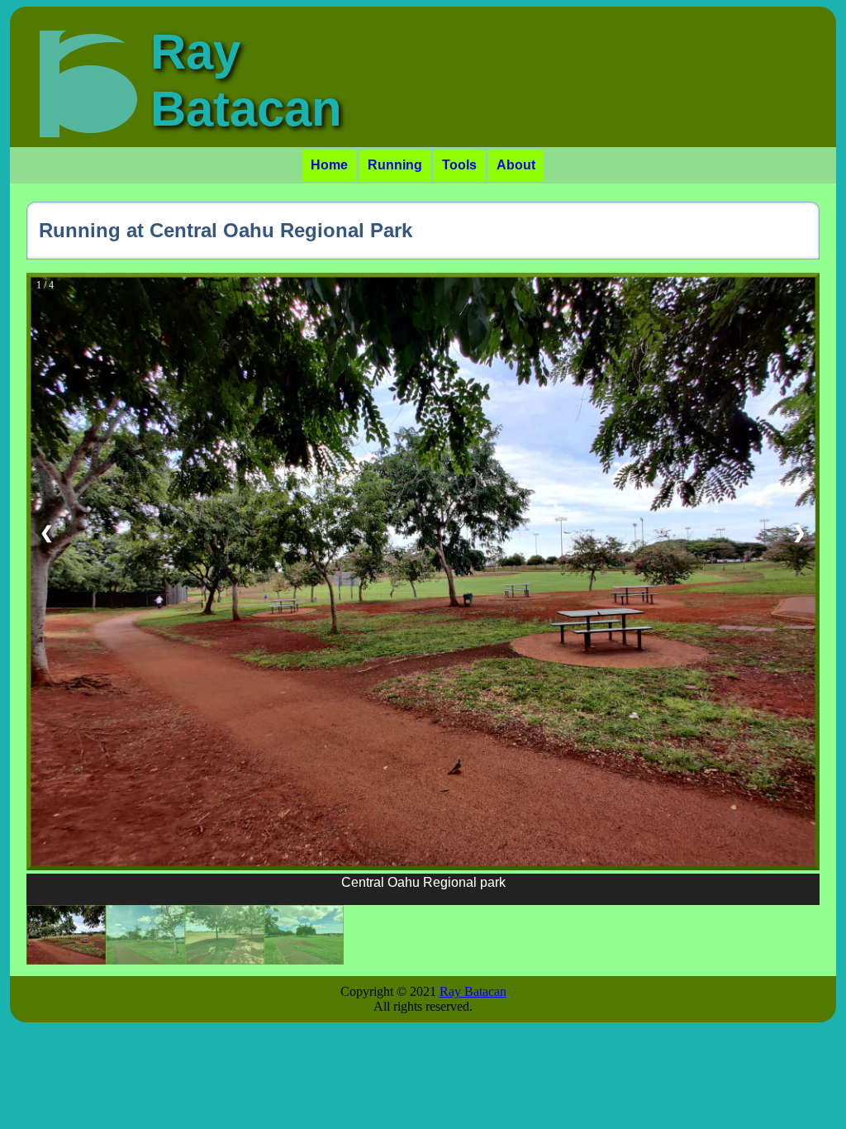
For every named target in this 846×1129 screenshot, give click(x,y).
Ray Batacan (473, 991)
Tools (459, 165)
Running (395, 165)
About (516, 165)
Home (329, 165)
